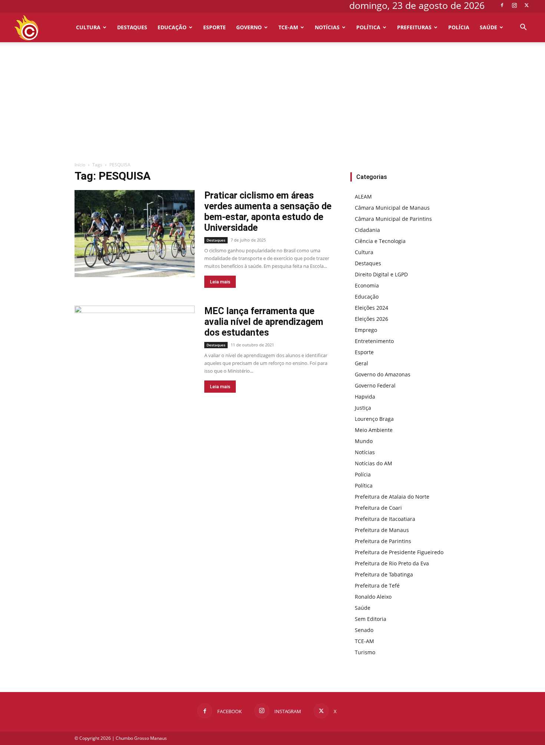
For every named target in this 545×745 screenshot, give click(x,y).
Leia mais (220, 282)
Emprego (366, 329)
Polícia (458, 27)
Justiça (363, 407)
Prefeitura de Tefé (377, 585)
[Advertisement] (272, 105)
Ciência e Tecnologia (380, 241)
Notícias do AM (373, 463)
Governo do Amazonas (382, 374)
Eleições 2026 (371, 318)
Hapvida (365, 396)
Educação (172, 27)
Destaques (132, 27)
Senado (364, 629)
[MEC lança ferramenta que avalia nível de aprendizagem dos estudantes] (135, 349)
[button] (523, 27)
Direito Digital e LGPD (381, 274)
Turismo (365, 652)
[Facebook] (502, 5)
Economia (367, 285)
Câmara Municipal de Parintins (393, 218)
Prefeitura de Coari (378, 507)
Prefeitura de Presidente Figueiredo (399, 552)
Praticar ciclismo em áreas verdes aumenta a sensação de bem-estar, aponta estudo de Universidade (267, 211)
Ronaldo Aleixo (373, 596)
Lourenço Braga (374, 418)
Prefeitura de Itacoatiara (385, 518)
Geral (361, 363)
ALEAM (363, 196)
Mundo (364, 441)
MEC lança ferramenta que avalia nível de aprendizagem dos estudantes (263, 322)
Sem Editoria (370, 618)
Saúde (488, 27)
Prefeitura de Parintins (383, 541)
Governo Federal (375, 385)
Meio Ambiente (374, 429)
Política (368, 27)
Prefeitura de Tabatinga (384, 574)
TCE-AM (288, 27)
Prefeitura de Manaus (382, 529)
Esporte (214, 27)
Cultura (88, 27)
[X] (526, 5)
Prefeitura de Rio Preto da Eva (392, 563)
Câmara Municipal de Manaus (392, 207)
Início (80, 165)
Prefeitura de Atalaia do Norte (392, 496)
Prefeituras (414, 27)
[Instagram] (514, 5)
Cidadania (367, 229)
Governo (249, 27)
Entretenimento (374, 341)
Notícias (327, 27)
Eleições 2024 (371, 307)
